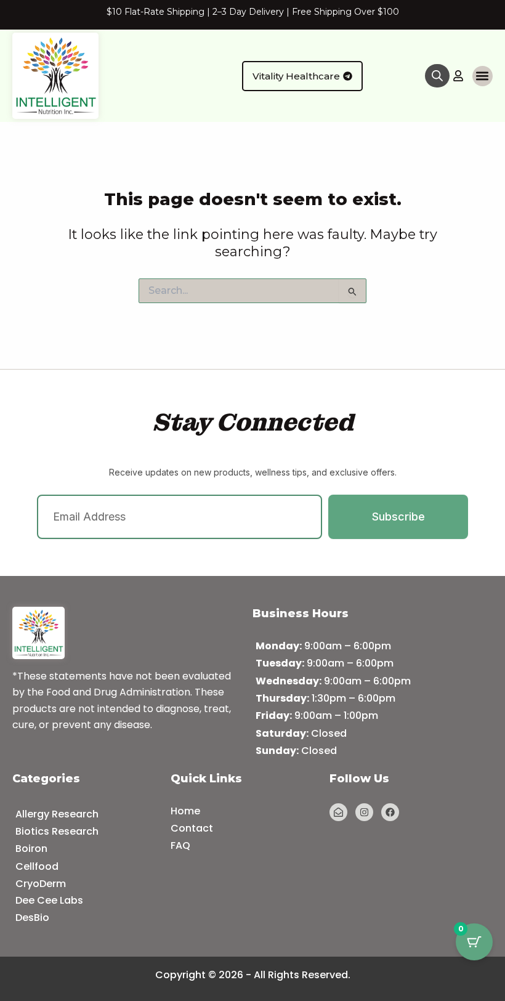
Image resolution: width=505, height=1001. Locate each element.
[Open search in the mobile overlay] (437, 75)
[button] (482, 76)
